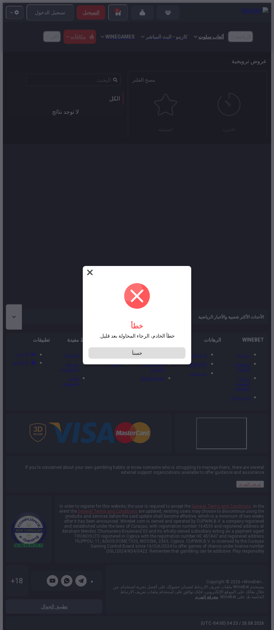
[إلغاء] (89, 272)
